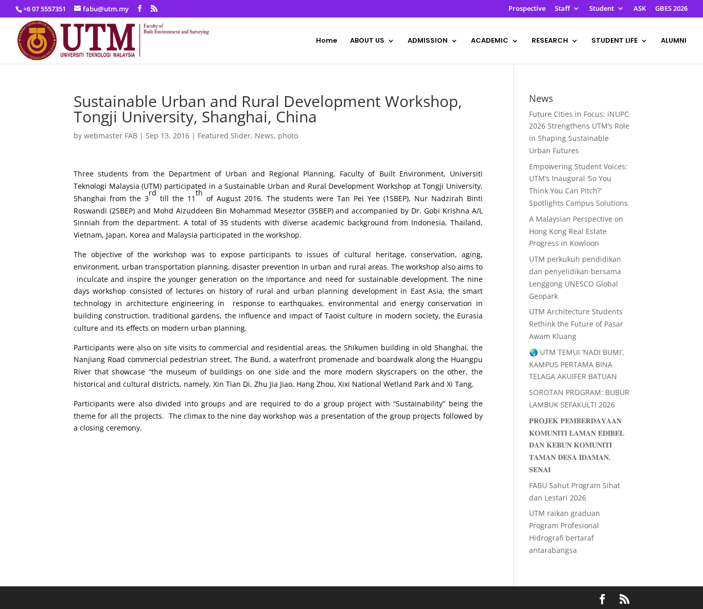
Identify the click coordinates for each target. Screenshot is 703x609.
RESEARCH (550, 41)
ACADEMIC (489, 41)
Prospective (527, 9)
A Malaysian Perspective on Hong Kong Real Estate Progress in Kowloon (576, 231)
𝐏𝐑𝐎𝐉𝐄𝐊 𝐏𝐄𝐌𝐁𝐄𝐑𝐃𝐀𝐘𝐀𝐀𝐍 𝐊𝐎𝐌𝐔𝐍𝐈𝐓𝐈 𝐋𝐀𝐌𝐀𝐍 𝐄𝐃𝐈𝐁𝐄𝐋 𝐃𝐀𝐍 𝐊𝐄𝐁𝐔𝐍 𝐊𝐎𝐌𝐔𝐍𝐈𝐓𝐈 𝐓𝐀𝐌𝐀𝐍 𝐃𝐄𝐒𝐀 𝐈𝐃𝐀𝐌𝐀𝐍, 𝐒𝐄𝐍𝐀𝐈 (576, 445)
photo (288, 135)
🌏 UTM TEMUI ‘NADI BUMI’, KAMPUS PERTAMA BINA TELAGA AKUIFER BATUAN (576, 364)
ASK (640, 9)
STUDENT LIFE (614, 41)
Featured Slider (224, 135)
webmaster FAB (110, 135)
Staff (562, 9)
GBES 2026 (671, 9)
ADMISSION (428, 41)
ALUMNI (674, 41)
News (264, 135)
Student (601, 9)
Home (326, 41)
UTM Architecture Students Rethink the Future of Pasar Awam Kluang (576, 324)
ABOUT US (367, 41)
